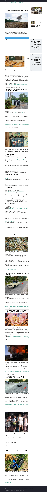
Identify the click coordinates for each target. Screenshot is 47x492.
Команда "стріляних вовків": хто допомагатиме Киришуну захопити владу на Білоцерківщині (18, 182)
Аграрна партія (22, 231)
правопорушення (22, 271)
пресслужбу (23, 364)
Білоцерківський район (13, 87)
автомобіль (9, 127)
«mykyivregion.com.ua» (31, 488)
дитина (19, 308)
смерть (10, 484)
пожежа (8, 374)
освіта (9, 87)
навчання (17, 87)
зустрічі (8, 196)
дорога (12, 127)
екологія (12, 271)
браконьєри (25, 271)
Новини (8, 2)
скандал (13, 231)
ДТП (11, 127)
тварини (10, 271)
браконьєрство (7, 271)
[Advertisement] (17, 7)
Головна (6, 2)
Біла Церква (7, 87)
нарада (19, 87)
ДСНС (6, 374)
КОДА (15, 231)
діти (12, 308)
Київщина (7, 231)
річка (19, 271)
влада (25, 231)
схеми (26, 231)
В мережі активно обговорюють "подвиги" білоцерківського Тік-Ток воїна (17, 159)
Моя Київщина (16, 112)
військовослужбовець (18, 231)
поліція (7, 127)
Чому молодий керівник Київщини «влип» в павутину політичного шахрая (16, 191)
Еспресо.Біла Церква (24, 328)
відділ (23, 112)
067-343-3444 (22, 490)
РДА (8, 231)
